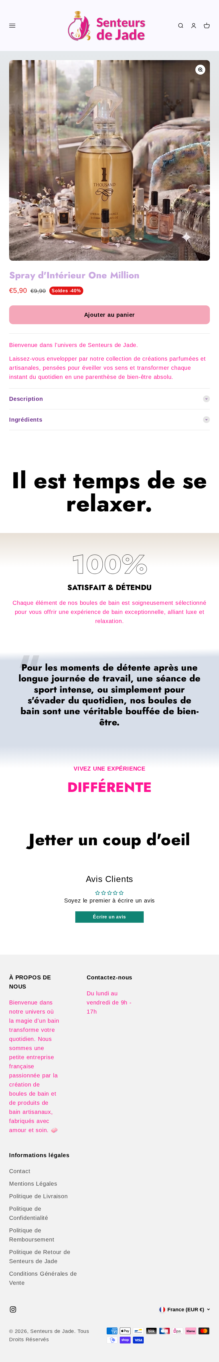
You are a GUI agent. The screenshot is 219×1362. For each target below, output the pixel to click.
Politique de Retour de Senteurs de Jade (39, 1256)
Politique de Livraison (38, 1196)
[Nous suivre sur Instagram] (13, 1309)
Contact (20, 1171)
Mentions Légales (33, 1184)
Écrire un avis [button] (109, 916)
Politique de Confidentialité (28, 1213)
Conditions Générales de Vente (43, 1278)
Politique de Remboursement (31, 1235)
